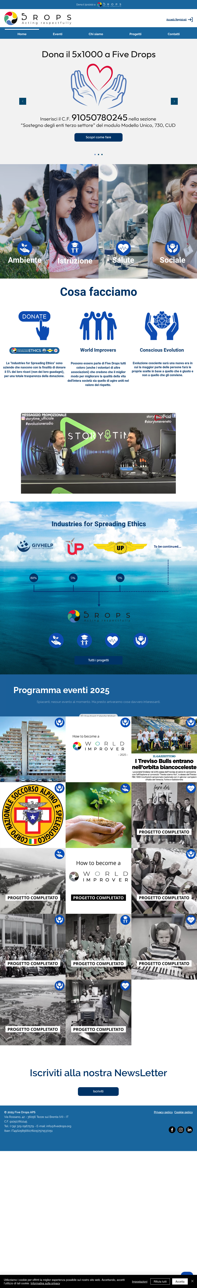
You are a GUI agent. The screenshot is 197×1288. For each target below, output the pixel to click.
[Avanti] (174, 101)
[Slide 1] (102, 154)
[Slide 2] (95, 154)
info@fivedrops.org (58, 1126)
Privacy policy (163, 1112)
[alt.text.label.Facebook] (172, 1129)
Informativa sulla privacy (45, 1283)
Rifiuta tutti (160, 1281)
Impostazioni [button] (139, 1281)
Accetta (179, 1281)
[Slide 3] (98, 154)
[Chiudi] (192, 1281)
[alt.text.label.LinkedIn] (189, 1129)
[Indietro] (22, 101)
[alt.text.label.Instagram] (180, 1129)
